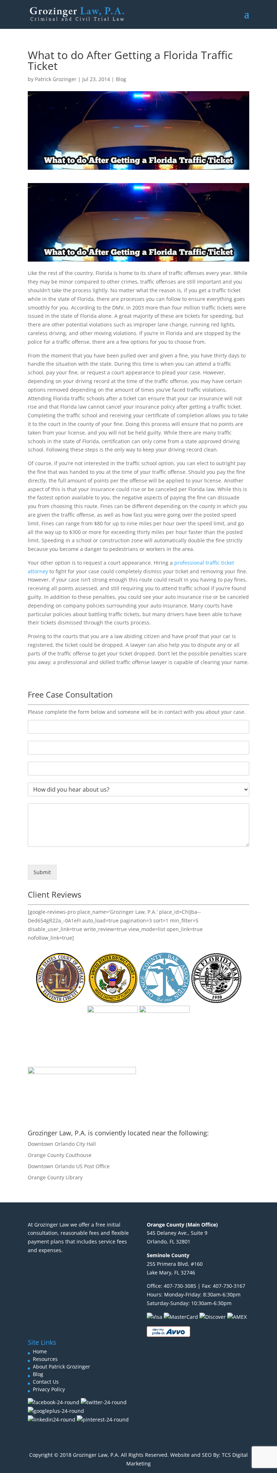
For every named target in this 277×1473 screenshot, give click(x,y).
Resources (45, 1359)
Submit (42, 872)
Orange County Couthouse (60, 1155)
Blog (121, 79)
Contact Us (46, 1381)
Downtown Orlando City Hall (62, 1143)
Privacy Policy (49, 1389)
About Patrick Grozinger (61, 1366)
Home (40, 1351)
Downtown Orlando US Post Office (69, 1166)
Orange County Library (55, 1177)
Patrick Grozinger (55, 79)
